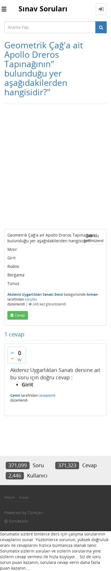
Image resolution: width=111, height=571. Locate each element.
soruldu (31, 299)
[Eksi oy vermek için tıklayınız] (12, 358)
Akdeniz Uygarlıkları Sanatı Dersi (35, 294)
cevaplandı (47, 395)
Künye (23, 497)
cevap (20, 315)
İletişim (9, 497)
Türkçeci (36, 512)
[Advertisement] (55, 165)
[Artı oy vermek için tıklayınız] (12, 353)
